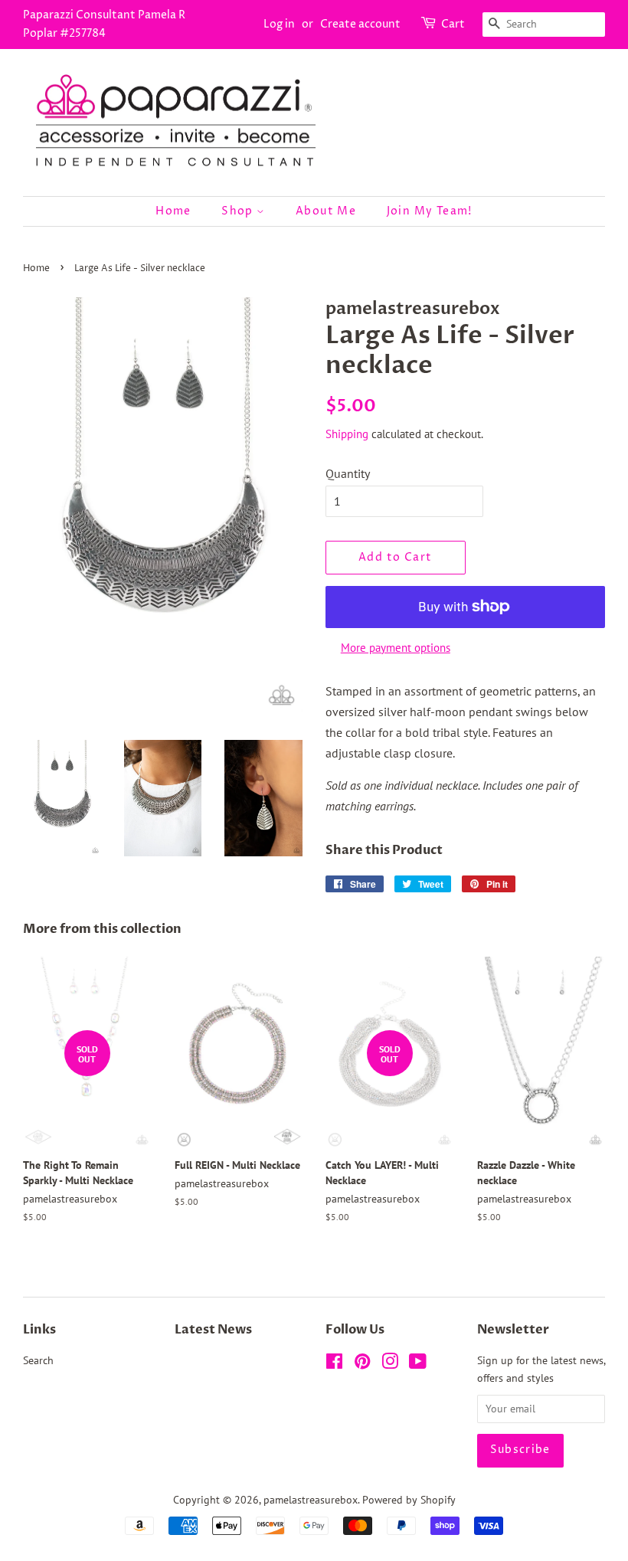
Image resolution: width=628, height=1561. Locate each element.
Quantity (347, 473)
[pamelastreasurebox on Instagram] (389, 1364)
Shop (239, 211)
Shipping (346, 434)
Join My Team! (430, 211)
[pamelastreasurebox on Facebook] (334, 1364)
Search (38, 1360)
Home (173, 211)
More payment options (395, 647)
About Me (326, 211)
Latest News (213, 1329)
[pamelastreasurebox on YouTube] (418, 1364)
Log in (279, 24)
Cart (453, 24)
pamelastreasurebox (310, 1500)
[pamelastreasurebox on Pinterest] (362, 1364)
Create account (360, 24)
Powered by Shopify (409, 1500)
